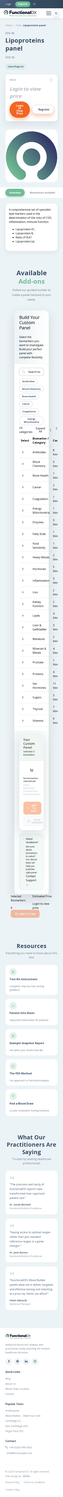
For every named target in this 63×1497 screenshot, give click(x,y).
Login (8, 4)
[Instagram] (35, 1361)
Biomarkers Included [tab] (42, 192)
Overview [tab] (15, 192)
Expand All (40, 429)
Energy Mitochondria (31, 420)
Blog (8, 1378)
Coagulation (29, 411)
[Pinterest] (17, 1361)
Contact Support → (31, 880)
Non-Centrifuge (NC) (16, 1426)
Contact (9, 1393)
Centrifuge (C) (13, 1420)
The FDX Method (21, 1073)
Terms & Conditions (34, 1482)
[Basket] (56, 13)
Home (8, 25)
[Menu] (48, 13)
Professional (12, 1410)
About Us (10, 1383)
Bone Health (29, 396)
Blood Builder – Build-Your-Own (22, 1415)
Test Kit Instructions (23, 979)
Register (23, 3)
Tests (19, 25)
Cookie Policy (12, 1489)
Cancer (26, 403)
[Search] (34, 4)
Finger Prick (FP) (14, 1431)
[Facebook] (8, 1361)
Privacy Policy (12, 1482)
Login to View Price (19, 109)
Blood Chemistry (31, 388)
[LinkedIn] (26, 1361)
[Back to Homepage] (20, 13)
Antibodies (28, 381)
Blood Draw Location (17, 1388)
